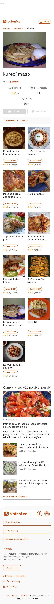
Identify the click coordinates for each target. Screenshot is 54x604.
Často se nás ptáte (16, 576)
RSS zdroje (12, 586)
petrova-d (16, 82)
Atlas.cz (24, 595)
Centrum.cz (11, 595)
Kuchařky (17, 28)
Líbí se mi (16, 111)
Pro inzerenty (13, 581)
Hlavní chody (10, 161)
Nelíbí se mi (40, 111)
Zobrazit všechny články (14, 496)
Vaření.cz (6, 28)
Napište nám (12, 568)
